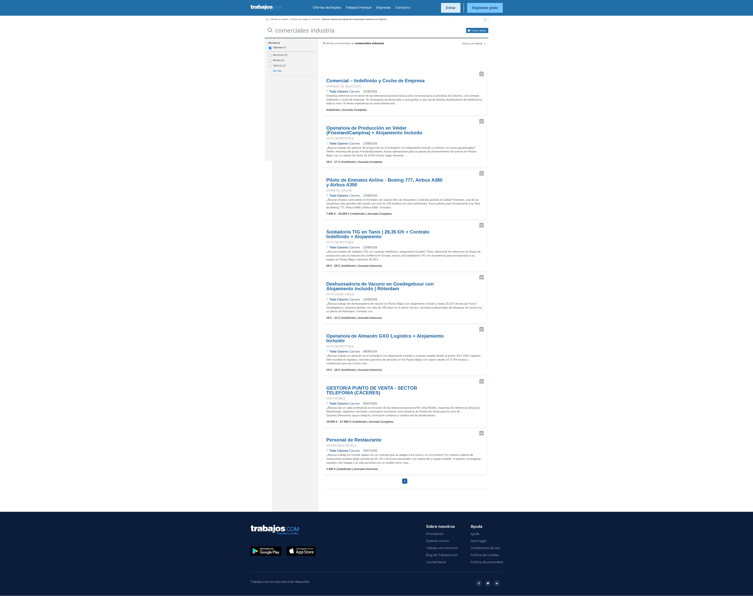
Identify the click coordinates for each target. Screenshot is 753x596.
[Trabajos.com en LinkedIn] (497, 583)
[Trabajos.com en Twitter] (488, 583)
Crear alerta (478, 30)
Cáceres (278, 47)
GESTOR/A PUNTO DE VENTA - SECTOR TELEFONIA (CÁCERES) (371, 390)
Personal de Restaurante (353, 440)
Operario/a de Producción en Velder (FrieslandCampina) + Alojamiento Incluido (374, 130)
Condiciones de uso (485, 548)
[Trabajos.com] (266, 10)
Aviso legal (478, 541)
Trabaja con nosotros (442, 548)
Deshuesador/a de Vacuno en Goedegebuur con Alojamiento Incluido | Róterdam (380, 286)
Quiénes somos (437, 541)
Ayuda (475, 534)
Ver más (277, 71)
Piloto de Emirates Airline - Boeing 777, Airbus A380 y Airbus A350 (384, 182)
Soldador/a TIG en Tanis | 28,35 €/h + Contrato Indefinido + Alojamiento (377, 234)
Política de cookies (485, 555)
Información (435, 534)
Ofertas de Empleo (327, 7)
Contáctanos (436, 562)
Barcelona (278, 55)
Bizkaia (277, 60)
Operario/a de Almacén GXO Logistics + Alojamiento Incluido (385, 338)
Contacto (403, 7)
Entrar (451, 8)
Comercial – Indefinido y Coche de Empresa (375, 80)
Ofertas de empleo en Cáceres (305, 19)
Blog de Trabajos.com (442, 555)
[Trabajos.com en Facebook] (479, 583)
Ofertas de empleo (279, 19)
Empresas (383, 7)
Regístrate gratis (485, 8)
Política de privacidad (487, 562)
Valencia (277, 65)
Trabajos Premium (359, 7)
